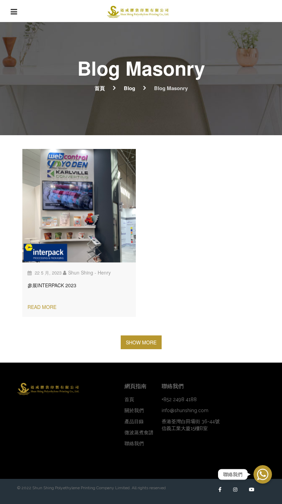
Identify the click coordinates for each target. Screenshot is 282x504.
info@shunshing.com (185, 410)
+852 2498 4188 (179, 399)
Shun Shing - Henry (89, 272)
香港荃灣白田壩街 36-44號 (191, 425)
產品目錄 (134, 421)
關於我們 (134, 410)
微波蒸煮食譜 (138, 432)
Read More (42, 306)
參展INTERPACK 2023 (52, 285)
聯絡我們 (134, 443)
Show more (141, 342)
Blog (129, 88)
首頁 (100, 88)
